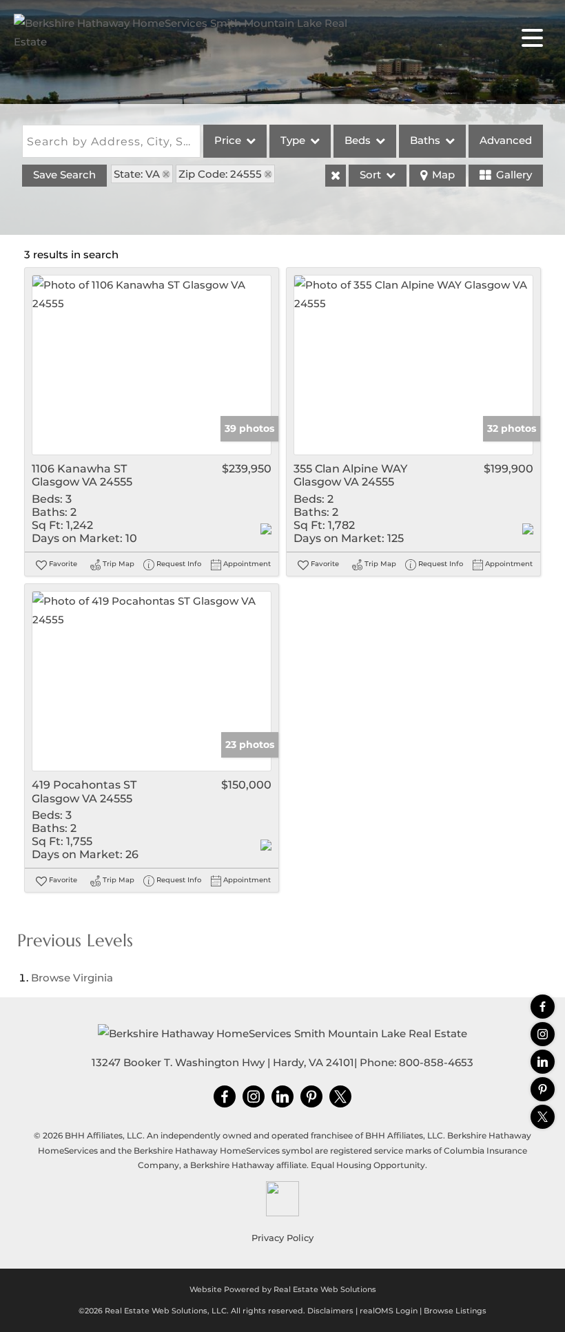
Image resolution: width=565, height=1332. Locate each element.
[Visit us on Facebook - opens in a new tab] (543, 1007)
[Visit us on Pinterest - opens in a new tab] (543, 1089)
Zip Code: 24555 (220, 173)
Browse (72, 977)
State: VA (137, 173)
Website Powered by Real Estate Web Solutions (282, 1289)
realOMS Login (389, 1310)
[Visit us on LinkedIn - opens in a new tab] (543, 1062)
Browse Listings (455, 1310)
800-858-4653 (436, 1062)
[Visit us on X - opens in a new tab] (543, 1117)
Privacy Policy (282, 1237)
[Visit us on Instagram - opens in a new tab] (543, 1034)
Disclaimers (330, 1310)
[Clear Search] (335, 176)
